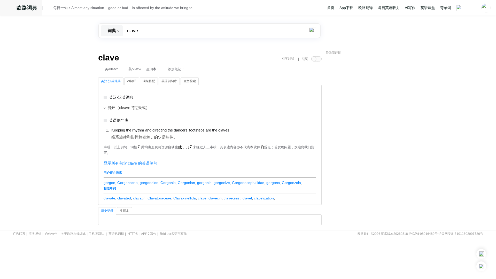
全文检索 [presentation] (189, 81)
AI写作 (410, 8)
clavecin (215, 198)
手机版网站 (96, 234)
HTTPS (133, 234)
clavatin (139, 198)
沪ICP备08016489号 (423, 234)
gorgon (109, 183)
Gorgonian (186, 183)
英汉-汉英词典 (121, 97)
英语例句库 (118, 120)
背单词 (445, 8)
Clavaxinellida (184, 198)
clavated (124, 198)
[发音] (49, 8)
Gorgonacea (127, 183)
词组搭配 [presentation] (149, 81)
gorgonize (222, 183)
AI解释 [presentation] (131, 81)
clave (202, 198)
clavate (109, 198)
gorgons (273, 183)
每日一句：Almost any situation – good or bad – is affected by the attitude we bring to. (123, 8)
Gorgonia (168, 183)
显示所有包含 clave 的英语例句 (130, 163)
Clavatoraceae (159, 198)
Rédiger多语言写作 (173, 234)
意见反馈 (35, 234)
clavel (247, 198)
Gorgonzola (291, 183)
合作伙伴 (51, 234)
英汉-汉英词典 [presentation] (111, 81)
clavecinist (232, 198)
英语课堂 (428, 8)
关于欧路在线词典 (73, 234)
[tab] (110, 81)
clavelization (264, 198)
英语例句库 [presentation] (169, 81)
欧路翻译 (365, 8)
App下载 (346, 8)
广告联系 (19, 234)
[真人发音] (239, 130)
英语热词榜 (116, 234)
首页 (330, 8)
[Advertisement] (364, 135)
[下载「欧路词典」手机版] (481, 254)
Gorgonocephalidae (248, 183)
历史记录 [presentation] (107, 211)
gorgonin (204, 183)
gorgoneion (149, 183)
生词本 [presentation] (124, 211)
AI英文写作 (148, 234)
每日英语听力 (389, 8)
